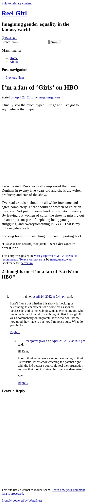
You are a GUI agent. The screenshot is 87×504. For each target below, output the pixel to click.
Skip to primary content (17, 3)
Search (6, 42)
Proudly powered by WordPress (22, 500)
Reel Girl (14, 13)
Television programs (32, 259)
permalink (27, 263)
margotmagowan (49, 97)
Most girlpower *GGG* (49, 255)
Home (14, 58)
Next (23, 77)
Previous (9, 77)
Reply (15, 332)
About (14, 61)
